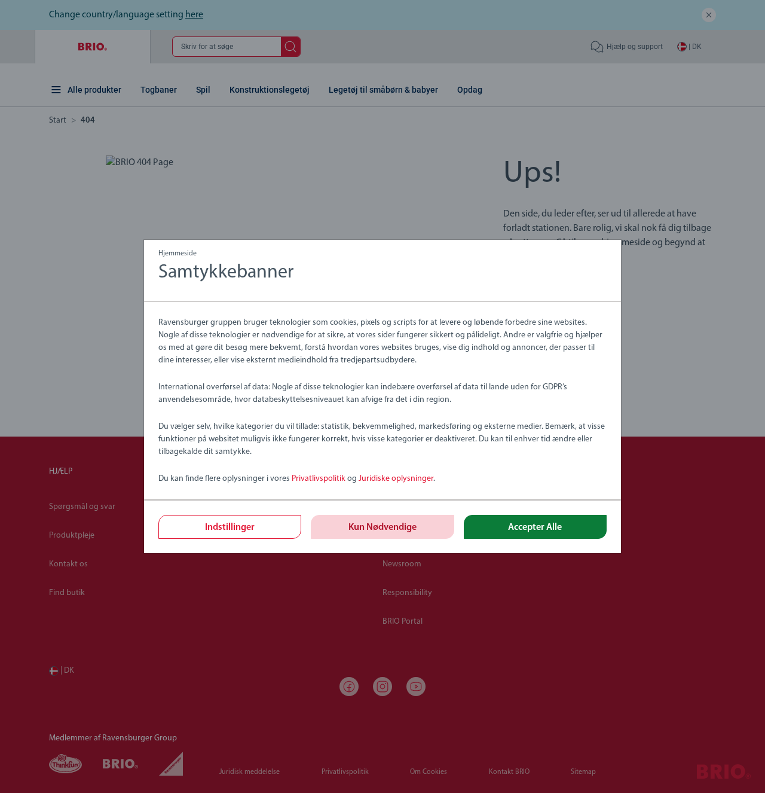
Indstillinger (230, 527)
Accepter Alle (535, 527)
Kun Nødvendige (382, 527)
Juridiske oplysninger (396, 478)
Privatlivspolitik (318, 478)
